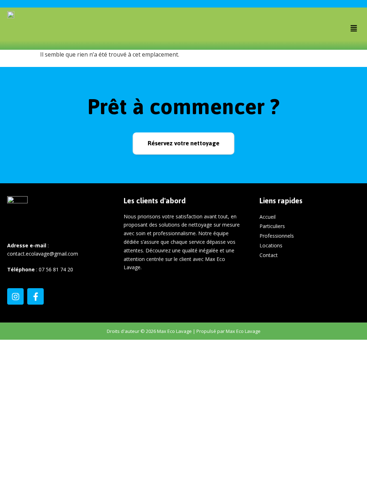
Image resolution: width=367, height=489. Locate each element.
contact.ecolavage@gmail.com (42, 253)
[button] (354, 28)
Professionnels (276, 235)
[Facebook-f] (35, 296)
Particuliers (272, 226)
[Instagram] (15, 296)
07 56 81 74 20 (56, 269)
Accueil (267, 216)
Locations (270, 245)
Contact (268, 255)
